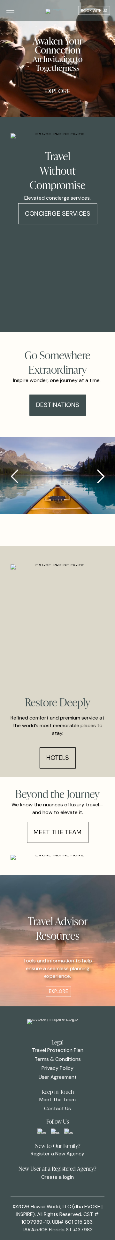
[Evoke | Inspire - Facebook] (55, 1131)
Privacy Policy (57, 1068)
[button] (101, 477)
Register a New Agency (57, 1153)
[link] (41, 1131)
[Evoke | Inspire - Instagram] (68, 1131)
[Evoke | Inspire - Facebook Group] (41, 1131)
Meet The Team (57, 1099)
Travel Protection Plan (57, 1050)
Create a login (57, 1177)
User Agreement (58, 1077)
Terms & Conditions (57, 1059)
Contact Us (57, 1108)
